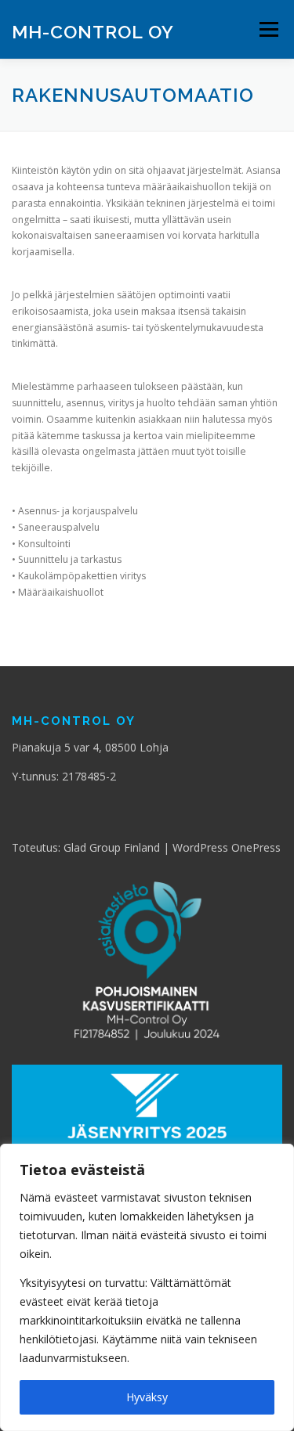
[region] (147, 1287)
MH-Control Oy (93, 30)
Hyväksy (147, 1397)
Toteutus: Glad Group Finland (86, 847)
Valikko (268, 29)
